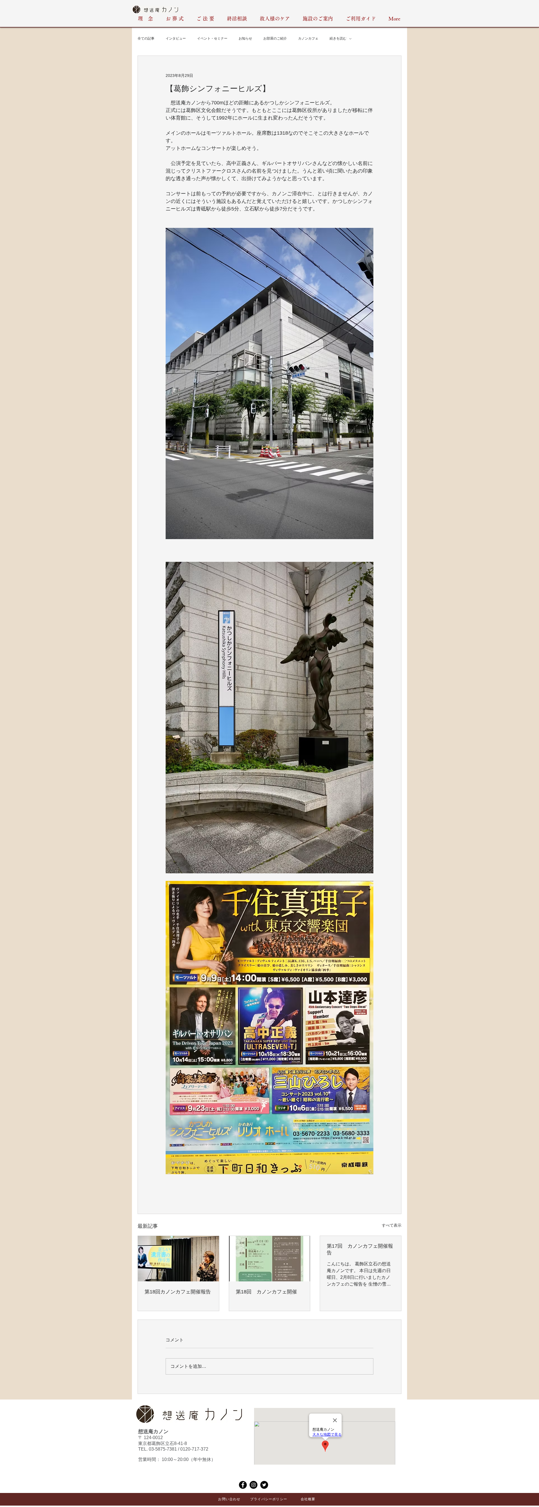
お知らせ (245, 38)
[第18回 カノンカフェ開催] (269, 1258)
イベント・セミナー (212, 38)
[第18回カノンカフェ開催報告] (178, 1258)
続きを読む (338, 38)
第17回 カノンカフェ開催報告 (360, 1249)
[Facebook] (243, 1485)
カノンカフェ (308, 38)
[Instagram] (253, 1485)
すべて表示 (391, 1225)
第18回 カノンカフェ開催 (266, 1292)
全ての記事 (146, 38)
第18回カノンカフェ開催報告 (178, 1292)
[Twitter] (264, 1485)
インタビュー (176, 38)
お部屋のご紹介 (275, 38)
